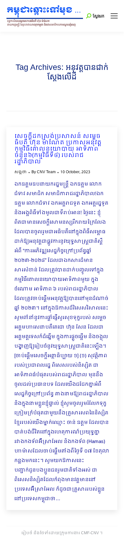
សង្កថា (20, 172)
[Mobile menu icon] (114, 15)
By (43, 172)
